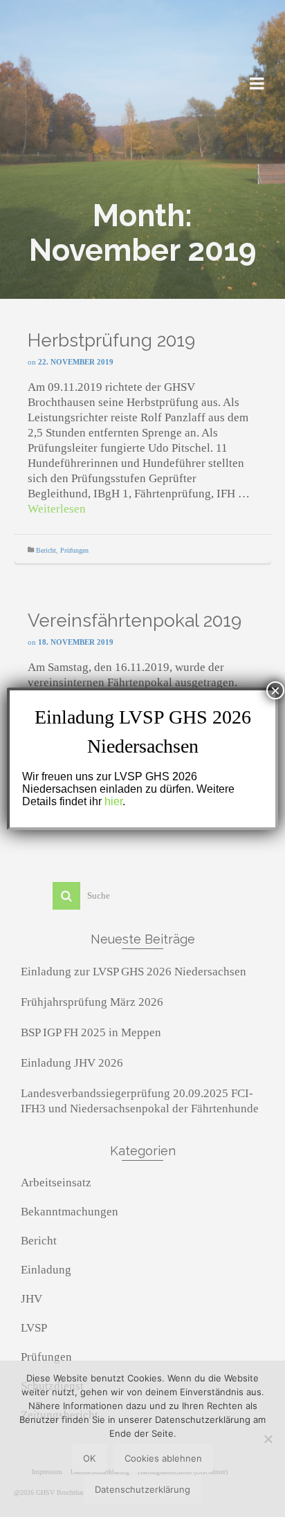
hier (113, 801)
